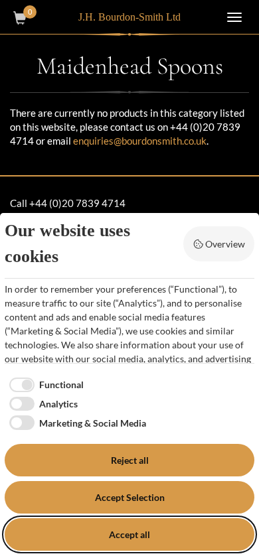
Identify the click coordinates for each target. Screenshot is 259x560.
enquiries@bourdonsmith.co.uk (140, 141)
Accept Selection (130, 497)
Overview (225, 243)
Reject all (130, 460)
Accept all (129, 534)
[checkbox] (44, 385)
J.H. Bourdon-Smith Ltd (129, 17)
